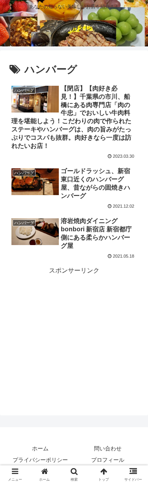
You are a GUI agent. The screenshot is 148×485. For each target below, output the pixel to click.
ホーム (40, 448)
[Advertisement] (74, 326)
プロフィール (107, 460)
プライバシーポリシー (40, 460)
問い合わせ (108, 448)
